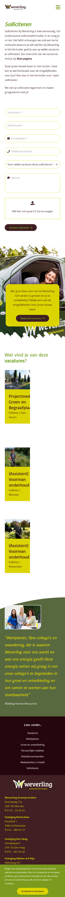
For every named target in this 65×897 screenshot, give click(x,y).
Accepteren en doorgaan (32, 891)
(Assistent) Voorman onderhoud (19, 479)
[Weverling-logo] (15, 6)
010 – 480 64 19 (16, 829)
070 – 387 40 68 (16, 851)
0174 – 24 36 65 (16, 810)
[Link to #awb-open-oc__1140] (58, 7)
